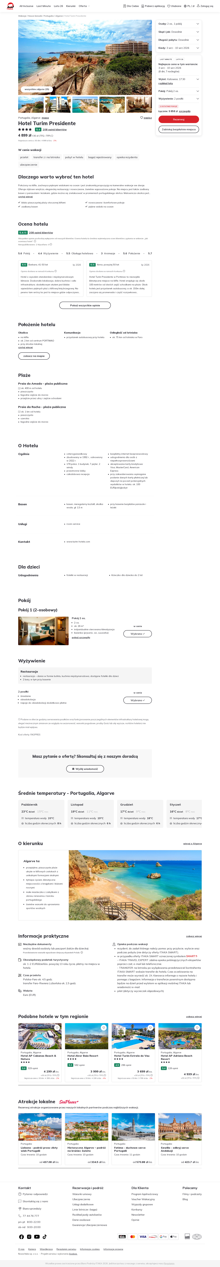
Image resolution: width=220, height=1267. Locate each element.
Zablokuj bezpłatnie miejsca (179, 129)
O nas (21, 1249)
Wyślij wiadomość (87, 768)
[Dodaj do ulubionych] (57, 1028)
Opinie (135, 1219)
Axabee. (73, 1254)
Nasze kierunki (35, 16)
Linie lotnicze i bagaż (84, 1209)
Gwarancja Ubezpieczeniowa (89, 1225)
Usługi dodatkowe (83, 1204)
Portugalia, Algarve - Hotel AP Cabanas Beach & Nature (39, 1026)
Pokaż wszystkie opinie (85, 305)
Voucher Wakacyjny (143, 1199)
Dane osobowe (81, 1219)
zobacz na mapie (34, 356)
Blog (185, 1199)
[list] (35, 241)
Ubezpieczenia (81, 1199)
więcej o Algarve (192, 843)
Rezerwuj (178, 119)
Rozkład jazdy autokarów (87, 1214)
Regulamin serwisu (66, 1249)
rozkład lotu (165, 83)
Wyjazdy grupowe (142, 1204)
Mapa (45, 117)
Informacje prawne (113, 1249)
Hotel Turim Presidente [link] (75, 16)
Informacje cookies (90, 1249)
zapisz (148, 117)
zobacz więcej (194, 936)
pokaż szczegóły (81, 637)
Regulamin (169, 1263)
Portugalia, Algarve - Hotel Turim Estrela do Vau (133, 1026)
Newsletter (138, 1214)
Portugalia (49, 16)
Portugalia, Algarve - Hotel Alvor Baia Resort (85, 1026)
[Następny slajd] (151, 253)
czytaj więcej (25, 196)
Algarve (59, 16)
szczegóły (185, 111)
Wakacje (22, 16)
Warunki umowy (82, 1194)
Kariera (32, 1249)
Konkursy (136, 1209)
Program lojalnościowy (144, 1194)
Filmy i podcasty (192, 1194)
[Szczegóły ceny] (52, 136)
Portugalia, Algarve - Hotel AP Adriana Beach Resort (179, 1026)
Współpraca (46, 1249)
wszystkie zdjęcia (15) (37, 89)
